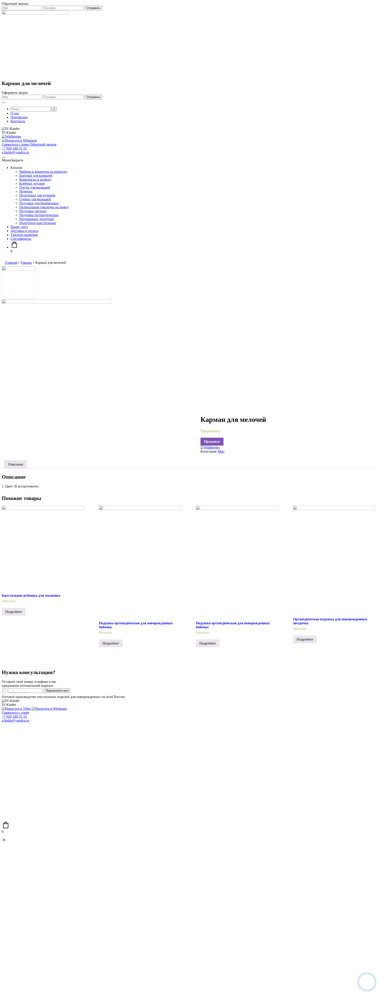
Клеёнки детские (32, 183)
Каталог (17, 168)
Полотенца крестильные (37, 223)
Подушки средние (32, 211)
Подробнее (13, 612)
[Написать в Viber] (17, 708)
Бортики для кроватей (35, 175)
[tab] (15, 464)
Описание (15, 464)
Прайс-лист (19, 227)
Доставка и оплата (24, 231)
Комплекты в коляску (35, 179)
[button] (12, 160)
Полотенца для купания (37, 195)
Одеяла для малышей (35, 199)
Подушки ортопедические (39, 215)
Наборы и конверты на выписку (43, 171)
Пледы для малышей (34, 187)
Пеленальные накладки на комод (44, 207)
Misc (221, 451)
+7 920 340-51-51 (14, 148)
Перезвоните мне (57, 690)
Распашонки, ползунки (36, 219)
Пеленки (25, 191)
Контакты (18, 121)
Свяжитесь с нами (15, 712)
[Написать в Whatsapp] (19, 140)
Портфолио (19, 117)
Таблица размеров (24, 235)
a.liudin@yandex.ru (15, 152)
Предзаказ (212, 441)
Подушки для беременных (39, 203)
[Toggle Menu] (3, 102)
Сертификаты (21, 239)
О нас (15, 113)
